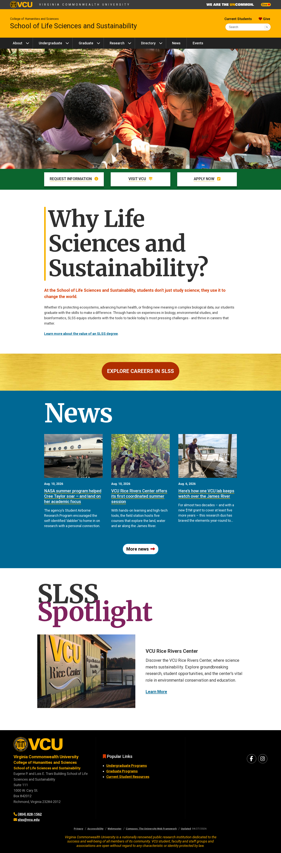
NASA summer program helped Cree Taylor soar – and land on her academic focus (72, 496)
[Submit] (267, 27)
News (176, 43)
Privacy (78, 828)
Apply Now (204, 179)
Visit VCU (137, 179)
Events (198, 43)
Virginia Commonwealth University (84, 4)
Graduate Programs (122, 771)
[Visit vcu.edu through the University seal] (51, 745)
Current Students (238, 19)
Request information (71, 179)
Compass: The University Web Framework (151, 828)
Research (117, 43)
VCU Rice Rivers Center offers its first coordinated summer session (139, 496)
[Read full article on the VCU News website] (73, 456)
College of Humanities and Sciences (34, 19)
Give (265, 4)
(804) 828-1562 (30, 814)
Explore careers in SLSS (140, 371)
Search (233, 27)
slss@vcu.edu (29, 820)
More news (137, 549)
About (17, 43)
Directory (148, 43)
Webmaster (115, 828)
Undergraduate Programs (126, 766)
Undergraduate (50, 43)
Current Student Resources (127, 777)
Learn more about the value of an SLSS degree (81, 334)
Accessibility (95, 828)
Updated (186, 828)
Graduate (86, 43)
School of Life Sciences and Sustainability (73, 26)
